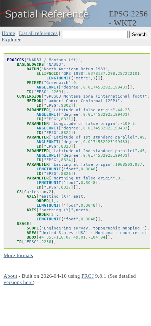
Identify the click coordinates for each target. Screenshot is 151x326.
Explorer (11, 39)
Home (8, 33)
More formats (18, 255)
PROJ (87, 276)
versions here (18, 282)
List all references (38, 33)
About (10, 276)
